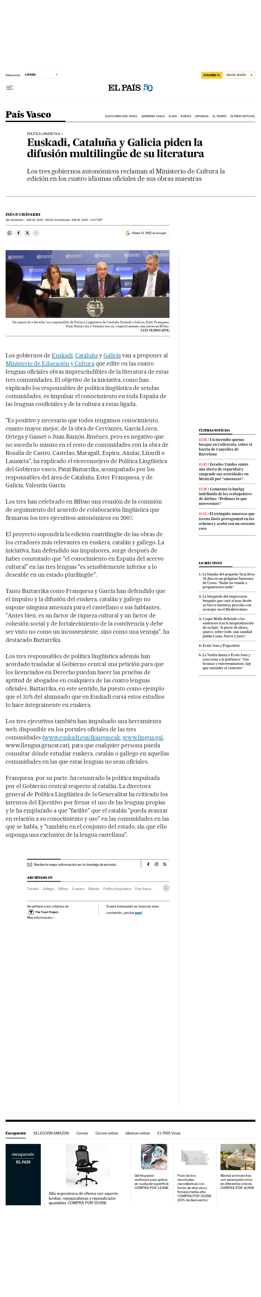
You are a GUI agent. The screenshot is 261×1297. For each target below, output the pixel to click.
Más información (40, 917)
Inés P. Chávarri (23, 214)
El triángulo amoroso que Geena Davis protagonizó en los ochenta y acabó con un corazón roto (227, 521)
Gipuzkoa (202, 116)
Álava (172, 116)
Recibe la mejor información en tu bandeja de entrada (75, 864)
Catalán (33, 889)
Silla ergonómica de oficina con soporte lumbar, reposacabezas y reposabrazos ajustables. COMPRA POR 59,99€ (83, 1198)
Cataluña (86, 355)
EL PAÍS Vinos (169, 1133)
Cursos (82, 1133)
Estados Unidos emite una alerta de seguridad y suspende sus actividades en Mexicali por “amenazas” (224, 471)
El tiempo (220, 116)
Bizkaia (186, 116)
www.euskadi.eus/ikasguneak (82, 737)
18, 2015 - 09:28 (39, 220)
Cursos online (107, 1133)
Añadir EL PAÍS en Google (149, 233)
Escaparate (16, 1133)
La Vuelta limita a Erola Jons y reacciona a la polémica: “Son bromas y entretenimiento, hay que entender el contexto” (227, 661)
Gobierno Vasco (153, 116)
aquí (138, 912)
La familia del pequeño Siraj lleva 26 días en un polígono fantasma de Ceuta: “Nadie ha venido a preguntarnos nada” (229, 580)
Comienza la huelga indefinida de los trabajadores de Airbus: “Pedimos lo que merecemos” (225, 496)
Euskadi (62, 355)
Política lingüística (117, 889)
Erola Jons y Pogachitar (221, 645)
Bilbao (63, 889)
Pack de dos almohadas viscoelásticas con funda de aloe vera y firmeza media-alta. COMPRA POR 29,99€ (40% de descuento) (194, 1188)
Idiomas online (138, 1133)
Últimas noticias (242, 116)
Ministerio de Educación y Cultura (50, 363)
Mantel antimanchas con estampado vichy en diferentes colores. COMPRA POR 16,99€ (237, 1182)
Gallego (48, 889)
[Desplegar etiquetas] (166, 888)
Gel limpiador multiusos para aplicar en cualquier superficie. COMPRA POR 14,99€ (152, 1182)
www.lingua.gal (143, 737)
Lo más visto (210, 563)
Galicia (112, 355)
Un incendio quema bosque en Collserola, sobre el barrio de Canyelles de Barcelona (225, 446)
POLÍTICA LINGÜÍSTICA (43, 134)
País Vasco (28, 115)
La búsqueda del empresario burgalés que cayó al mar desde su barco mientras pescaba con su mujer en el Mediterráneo (227, 602)
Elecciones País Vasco (121, 116)
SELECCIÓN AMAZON (51, 1133)
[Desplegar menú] (10, 88)
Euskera (78, 889)
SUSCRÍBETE (211, 75)
